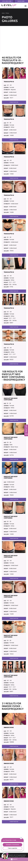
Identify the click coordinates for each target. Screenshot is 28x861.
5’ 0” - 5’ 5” (12, 282)
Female (11, 87)
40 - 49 (9, 85)
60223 (11, 359)
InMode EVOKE (11, 706)
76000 (12, 495)
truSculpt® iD (11, 60)
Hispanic (13, 89)
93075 (11, 779)
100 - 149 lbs (13, 284)
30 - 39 (9, 123)
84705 (12, 416)
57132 (11, 287)
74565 (12, 135)
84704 (12, 455)
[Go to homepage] (11, 5)
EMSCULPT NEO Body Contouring (13, 376)
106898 (12, 742)
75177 (11, 98)
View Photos (14, 102)
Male (10, 444)
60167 (11, 323)
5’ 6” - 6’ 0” (12, 737)
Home (3, 13)
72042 (11, 250)
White (12, 127)
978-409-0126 (6, 1)
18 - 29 (9, 403)
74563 (12, 174)
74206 (12, 212)
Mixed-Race (14, 447)
